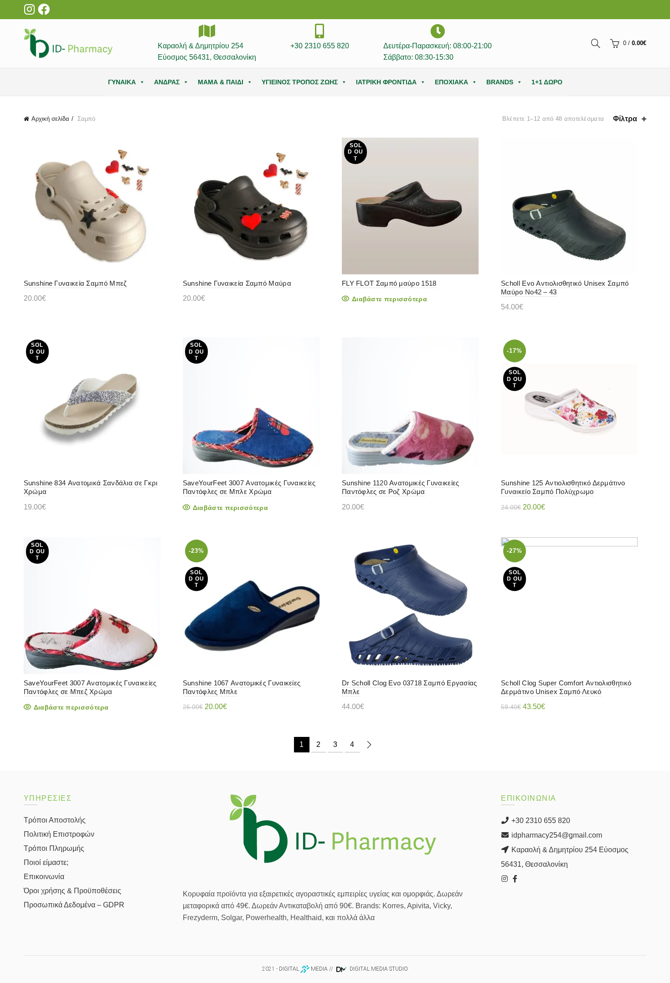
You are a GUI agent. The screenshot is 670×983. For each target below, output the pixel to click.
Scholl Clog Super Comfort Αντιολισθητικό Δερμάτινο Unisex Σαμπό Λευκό (566, 687)
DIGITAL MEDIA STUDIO (378, 969)
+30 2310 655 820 (540, 820)
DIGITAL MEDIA (303, 969)
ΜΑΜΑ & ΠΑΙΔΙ (220, 82)
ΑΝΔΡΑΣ (167, 82)
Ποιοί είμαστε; (46, 862)
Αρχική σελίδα (50, 118)
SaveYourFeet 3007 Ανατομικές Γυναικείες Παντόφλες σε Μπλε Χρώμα (249, 487)
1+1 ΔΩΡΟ (546, 82)
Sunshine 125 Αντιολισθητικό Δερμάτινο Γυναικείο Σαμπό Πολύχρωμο (563, 487)
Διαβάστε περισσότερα (389, 299)
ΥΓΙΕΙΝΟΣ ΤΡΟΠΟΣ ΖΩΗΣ (300, 82)
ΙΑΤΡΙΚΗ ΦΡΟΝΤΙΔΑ (386, 82)
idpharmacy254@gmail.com (556, 835)
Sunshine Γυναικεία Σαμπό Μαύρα (237, 283)
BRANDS (499, 82)
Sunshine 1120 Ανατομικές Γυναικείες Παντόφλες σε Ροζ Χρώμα (400, 487)
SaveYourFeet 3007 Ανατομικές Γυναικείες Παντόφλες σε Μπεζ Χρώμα (90, 687)
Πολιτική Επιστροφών (59, 834)
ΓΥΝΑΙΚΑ (122, 82)
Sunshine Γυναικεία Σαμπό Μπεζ (75, 283)
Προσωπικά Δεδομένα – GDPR (74, 905)
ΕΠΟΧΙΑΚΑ (451, 82)
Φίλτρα (625, 119)
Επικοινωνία (44, 876)
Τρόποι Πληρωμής (54, 848)
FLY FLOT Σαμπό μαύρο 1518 (389, 283)
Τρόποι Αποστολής (55, 820)
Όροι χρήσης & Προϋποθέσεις (72, 891)
